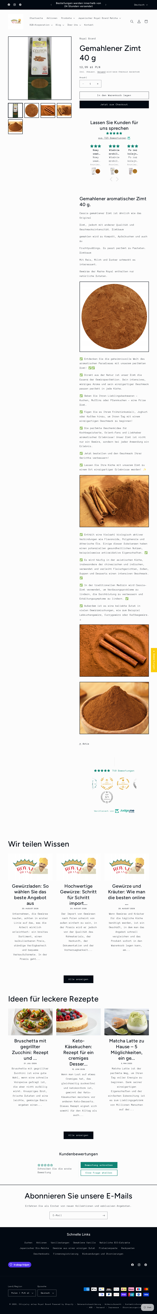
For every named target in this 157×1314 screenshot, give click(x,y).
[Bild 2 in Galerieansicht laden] (31, 110)
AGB (91, 1307)
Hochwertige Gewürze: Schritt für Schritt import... (78, 894)
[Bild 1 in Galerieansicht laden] (15, 110)
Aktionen (41, 1242)
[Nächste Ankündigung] (105, 5)
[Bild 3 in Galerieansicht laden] (48, 110)
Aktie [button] (86, 744)
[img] (114, 133)
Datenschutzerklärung (89, 1304)
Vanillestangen (60, 1242)
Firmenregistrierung (65, 1254)
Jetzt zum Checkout (114, 104)
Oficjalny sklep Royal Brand (35, 1304)
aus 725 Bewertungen (112, 138)
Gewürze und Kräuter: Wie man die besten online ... (126, 894)
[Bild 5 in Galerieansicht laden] (15, 126)
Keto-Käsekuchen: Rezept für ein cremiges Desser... (78, 1052)
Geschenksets (42, 1254)
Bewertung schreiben (99, 1165)
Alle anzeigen (79, 979)
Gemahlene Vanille (84, 1242)
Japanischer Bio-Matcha (34, 1248)
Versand (101, 72)
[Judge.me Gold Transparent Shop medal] (108, 783)
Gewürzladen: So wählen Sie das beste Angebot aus (30, 894)
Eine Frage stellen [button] (99, 1172)
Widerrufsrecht (113, 1304)
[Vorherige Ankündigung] (51, 5)
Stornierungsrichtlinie (136, 1307)
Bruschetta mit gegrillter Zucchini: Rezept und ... (30, 1049)
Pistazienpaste (108, 1248)
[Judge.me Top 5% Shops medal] (124, 783)
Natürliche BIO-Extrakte (115, 1242)
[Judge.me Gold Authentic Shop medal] (92, 783)
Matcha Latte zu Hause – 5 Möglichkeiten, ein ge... (126, 1049)
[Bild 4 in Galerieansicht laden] (64, 110)
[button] (67, 18)
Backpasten (128, 1248)
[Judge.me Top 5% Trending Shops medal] (92, 797)
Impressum (113, 1307)
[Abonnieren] (103, 1215)
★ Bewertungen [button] (154, 660)
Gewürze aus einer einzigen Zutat (74, 1248)
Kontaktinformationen (137, 1304)
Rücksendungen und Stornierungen (102, 1254)
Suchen (29, 1242)
